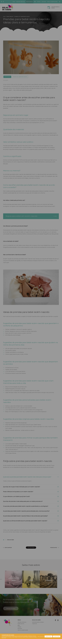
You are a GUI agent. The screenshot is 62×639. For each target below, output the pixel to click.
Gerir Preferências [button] (41, 636)
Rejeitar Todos (48, 636)
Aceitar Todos (56, 636)
